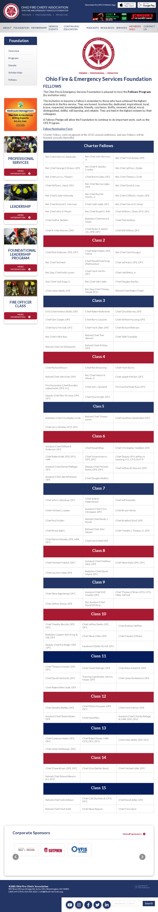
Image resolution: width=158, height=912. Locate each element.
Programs (13, 58)
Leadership (20, 206)
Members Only (135, 28)
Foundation (21, 27)
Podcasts (93, 27)
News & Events (53, 28)
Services (121, 27)
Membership (39, 27)
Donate (12, 65)
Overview (13, 50)
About (7, 27)
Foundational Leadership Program (22, 254)
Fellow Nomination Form (58, 128)
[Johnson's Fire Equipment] (124, 17)
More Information (17, 172)
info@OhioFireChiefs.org (51, 877)
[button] (16, 850)
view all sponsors (132, 833)
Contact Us (149, 28)
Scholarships (15, 72)
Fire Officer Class (20, 304)
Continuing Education (71, 28)
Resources (107, 27)
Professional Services (21, 160)
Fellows (12, 79)
